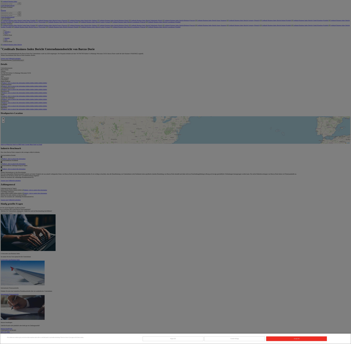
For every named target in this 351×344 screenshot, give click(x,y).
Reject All (173, 338)
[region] (175, 338)
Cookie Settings (234, 338)
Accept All (296, 338)
